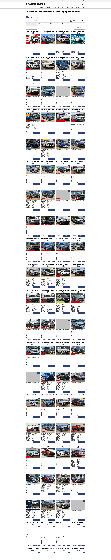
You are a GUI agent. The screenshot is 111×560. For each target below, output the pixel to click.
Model (51, 23)
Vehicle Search (47, 7)
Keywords (35, 20)
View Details (29, 54)
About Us (77, 7)
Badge (63, 23)
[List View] (84, 20)
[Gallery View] (82, 20)
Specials (54, 7)
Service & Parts (60, 7)
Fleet (72, 7)
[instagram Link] (84, 0)
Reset (70, 20)
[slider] (48, 28)
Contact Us (83, 7)
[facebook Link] (83, 0)
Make (39, 23)
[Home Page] (35, 4)
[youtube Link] (82, 0)
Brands (41, 7)
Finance (67, 7)
